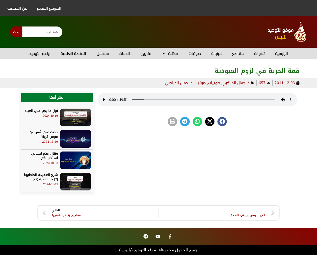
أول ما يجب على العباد (41, 111)
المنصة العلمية (73, 53)
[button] (222, 121)
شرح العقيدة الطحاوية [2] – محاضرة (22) (41, 177)
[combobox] (42, 31)
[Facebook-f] (170, 236)
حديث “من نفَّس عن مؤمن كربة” (43, 134)
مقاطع (238, 53)
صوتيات (194, 53)
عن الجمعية (17, 8)
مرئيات (216, 53)
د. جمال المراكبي (236, 82)
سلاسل (103, 53)
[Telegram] (146, 236)
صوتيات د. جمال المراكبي (185, 82)
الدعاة (124, 53)
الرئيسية (281, 53)
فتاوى (145, 53)
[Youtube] (158, 236)
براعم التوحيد (39, 53)
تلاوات (259, 53)
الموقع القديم (49, 8)
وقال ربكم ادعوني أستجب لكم (44, 155)
